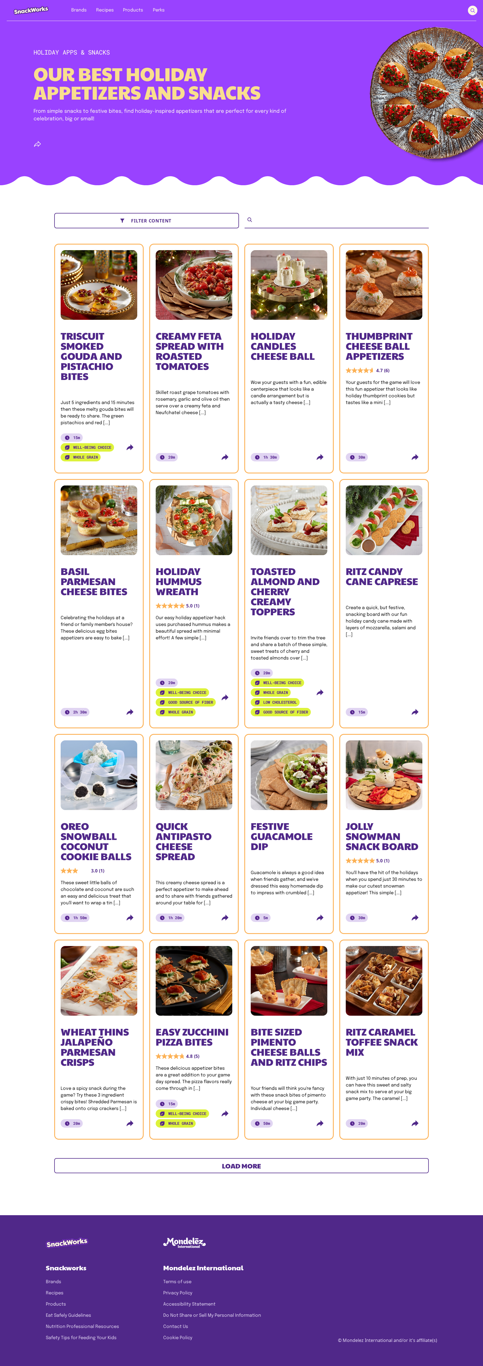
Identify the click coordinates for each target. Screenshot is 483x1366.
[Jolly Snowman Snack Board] (384, 777)
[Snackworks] (27, 10)
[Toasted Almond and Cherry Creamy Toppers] (289, 522)
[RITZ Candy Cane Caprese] (384, 522)
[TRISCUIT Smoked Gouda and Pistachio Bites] (99, 287)
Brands (53, 1282)
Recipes (54, 1293)
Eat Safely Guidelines (68, 1315)
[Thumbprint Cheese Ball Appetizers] (384, 287)
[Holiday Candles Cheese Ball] (289, 287)
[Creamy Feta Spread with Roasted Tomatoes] (194, 287)
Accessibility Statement (189, 1304)
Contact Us (175, 1326)
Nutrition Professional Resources (82, 1326)
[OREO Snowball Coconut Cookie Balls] (99, 777)
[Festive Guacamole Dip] (289, 777)
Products (56, 1304)
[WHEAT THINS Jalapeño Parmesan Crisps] (99, 983)
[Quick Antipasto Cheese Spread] (194, 777)
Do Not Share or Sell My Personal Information (212, 1315)
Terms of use (177, 1282)
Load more (241, 1165)
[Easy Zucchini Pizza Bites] (194, 983)
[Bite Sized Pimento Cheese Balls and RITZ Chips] (289, 983)
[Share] (37, 144)
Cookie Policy (177, 1338)
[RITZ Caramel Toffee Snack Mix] (384, 983)
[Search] (250, 220)
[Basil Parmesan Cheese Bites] (99, 522)
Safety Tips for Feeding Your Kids (81, 1338)
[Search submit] (472, 10)
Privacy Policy (177, 1293)
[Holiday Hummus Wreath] (194, 522)
